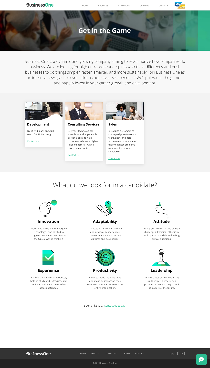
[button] (180, 5)
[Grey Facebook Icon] (178, 353)
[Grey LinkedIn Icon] (172, 353)
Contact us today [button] (114, 305)
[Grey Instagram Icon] (183, 353)
